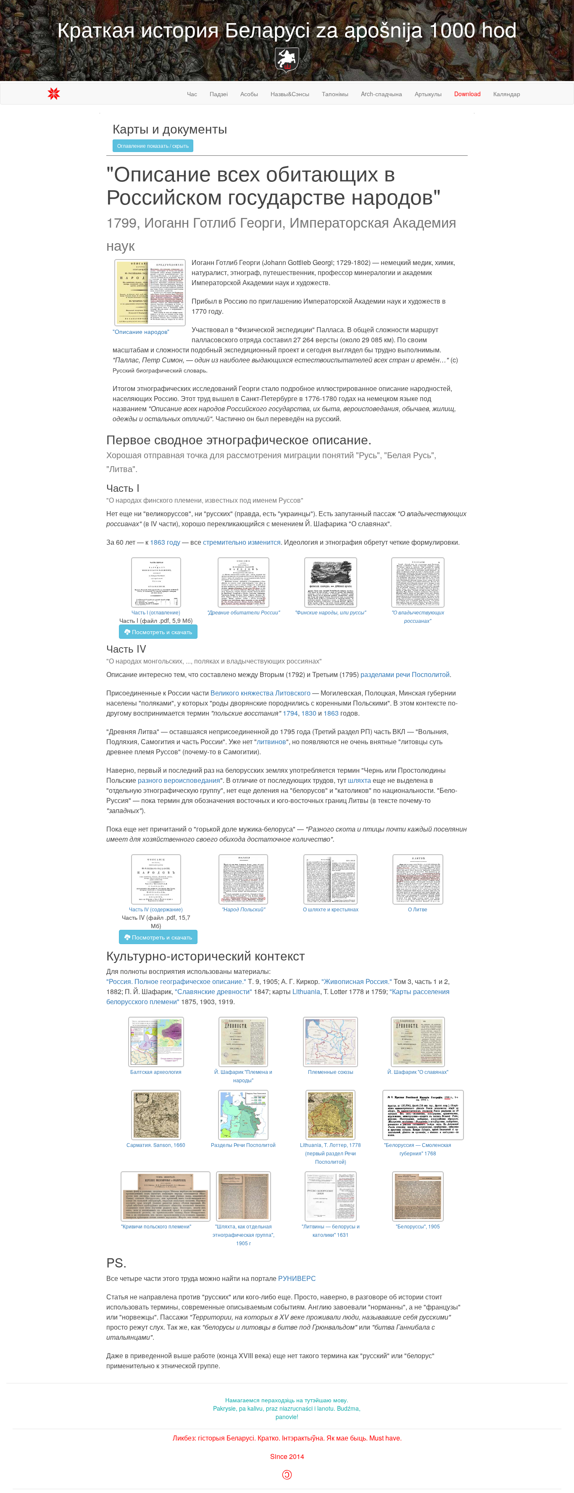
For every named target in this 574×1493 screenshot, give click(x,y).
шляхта (359, 780)
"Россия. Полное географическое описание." (176, 981)
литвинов (271, 741)
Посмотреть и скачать (161, 631)
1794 (290, 713)
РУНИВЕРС (297, 1278)
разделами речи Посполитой (405, 674)
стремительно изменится (242, 542)
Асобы (249, 93)
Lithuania (306, 991)
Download (467, 93)
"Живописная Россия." (356, 981)
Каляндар (506, 93)
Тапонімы (335, 93)
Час (192, 93)
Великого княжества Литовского (261, 693)
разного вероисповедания (179, 780)
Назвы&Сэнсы (290, 93)
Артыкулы (428, 93)
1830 (308, 713)
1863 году (165, 542)
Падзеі (219, 93)
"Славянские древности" (213, 991)
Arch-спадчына (381, 93)
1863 (331, 713)
